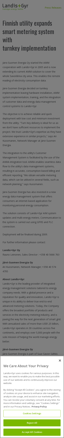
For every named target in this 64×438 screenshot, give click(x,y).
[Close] (60, 360)
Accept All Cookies (32, 432)
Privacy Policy (39, 406)
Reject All (32, 422)
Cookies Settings (32, 413)
